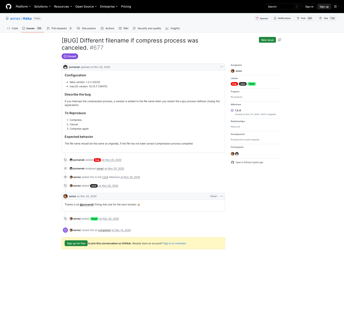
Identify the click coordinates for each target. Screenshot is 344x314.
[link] (77, 160)
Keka (27, 18)
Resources (61, 6)
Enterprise (107, 6)
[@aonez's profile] (65, 196)
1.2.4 (105, 177)
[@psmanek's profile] (65, 66)
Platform (22, 6)
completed (104, 230)
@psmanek (87, 204)
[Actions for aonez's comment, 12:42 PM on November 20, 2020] (221, 196)
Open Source (84, 6)
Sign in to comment (174, 243)
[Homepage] (8, 6)
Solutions (41, 6)
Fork (306, 18)
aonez (15, 18)
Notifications (284, 18)
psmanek (74, 66)
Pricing (126, 6)
